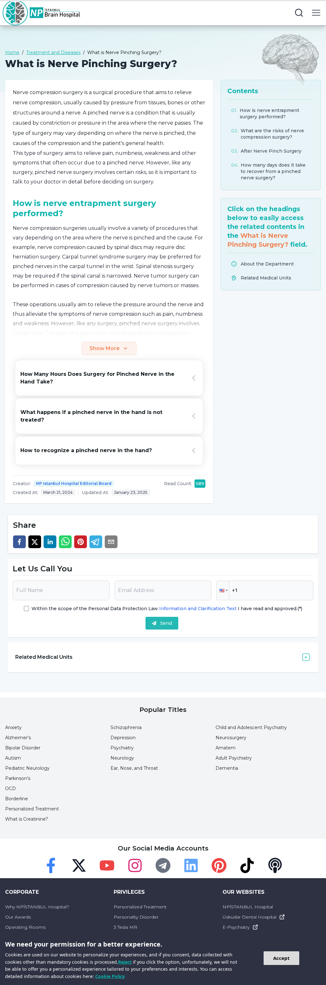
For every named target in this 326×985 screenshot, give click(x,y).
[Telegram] (163, 865)
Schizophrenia (126, 727)
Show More (104, 348)
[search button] (299, 12)
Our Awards (18, 917)
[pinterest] (80, 541)
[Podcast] (275, 865)
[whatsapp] (65, 541)
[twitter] (34, 541)
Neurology (122, 758)
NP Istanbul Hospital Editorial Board (73, 483)
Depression (123, 737)
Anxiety (13, 727)
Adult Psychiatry (234, 758)
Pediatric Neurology (27, 768)
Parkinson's (17, 778)
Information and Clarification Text (198, 608)
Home (12, 52)
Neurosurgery (231, 737)
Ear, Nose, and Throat (134, 768)
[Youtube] (107, 865)
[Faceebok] (51, 865)
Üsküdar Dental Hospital (249, 917)
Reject (124, 962)
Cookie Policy (110, 976)
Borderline (16, 799)
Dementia (227, 768)
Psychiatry (122, 748)
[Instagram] (135, 865)
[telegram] (95, 541)
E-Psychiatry (236, 927)
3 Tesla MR (125, 927)
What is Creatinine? (26, 819)
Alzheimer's (18, 737)
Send (166, 623)
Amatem (226, 748)
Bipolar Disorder (22, 748)
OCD (10, 788)
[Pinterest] (219, 865)
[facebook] (19, 541)
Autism (13, 758)
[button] (223, 590)
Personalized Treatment (32, 809)
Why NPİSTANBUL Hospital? (37, 907)
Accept (281, 958)
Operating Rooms (25, 927)
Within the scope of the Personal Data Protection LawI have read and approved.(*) (167, 608)
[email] (111, 541)
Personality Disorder (136, 917)
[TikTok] (247, 865)
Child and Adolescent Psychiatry (251, 727)
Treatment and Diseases (53, 52)
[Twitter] (79, 865)
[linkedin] (50, 541)
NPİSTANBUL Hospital (248, 907)
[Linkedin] (191, 865)
